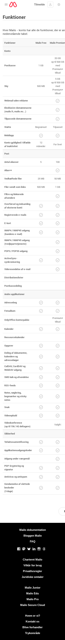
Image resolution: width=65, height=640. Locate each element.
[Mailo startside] (13, 4)
